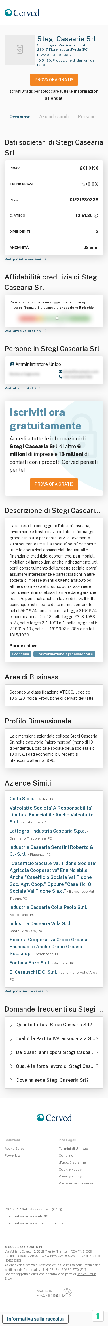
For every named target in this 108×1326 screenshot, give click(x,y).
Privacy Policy (70, 1176)
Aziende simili (54, 116)
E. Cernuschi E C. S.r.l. (34, 972)
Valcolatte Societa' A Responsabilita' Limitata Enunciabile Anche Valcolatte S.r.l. (52, 815)
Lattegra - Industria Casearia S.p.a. (48, 831)
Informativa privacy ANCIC (26, 1216)
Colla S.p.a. (22, 798)
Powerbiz (12, 1155)
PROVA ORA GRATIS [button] (54, 79)
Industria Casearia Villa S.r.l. (41, 923)
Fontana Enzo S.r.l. (31, 963)
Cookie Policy (70, 1169)
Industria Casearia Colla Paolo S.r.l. (49, 907)
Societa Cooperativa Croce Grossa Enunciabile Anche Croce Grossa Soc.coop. (48, 946)
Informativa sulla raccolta (35, 1319)
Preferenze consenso (76, 1183)
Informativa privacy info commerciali (35, 1223)
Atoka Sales (15, 1149)
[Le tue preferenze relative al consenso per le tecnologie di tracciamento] (97, 1315)
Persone (87, 116)
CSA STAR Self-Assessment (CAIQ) (33, 1209)
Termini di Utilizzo (73, 1149)
